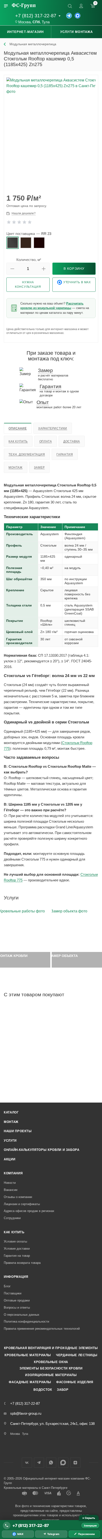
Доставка (71, 441)
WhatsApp (51, 1463)
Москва (24, 22)
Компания (13, 1173)
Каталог (11, 1112)
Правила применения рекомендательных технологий (42, 1328)
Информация (16, 1277)
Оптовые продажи (17, 1300)
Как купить (18, 441)
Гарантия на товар (17, 1255)
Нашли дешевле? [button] (24, 213)
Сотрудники (12, 1218)
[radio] (12, 242)
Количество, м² (28, 260)
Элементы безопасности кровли (50, 1368)
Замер (39, 467)
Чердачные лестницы (76, 1355)
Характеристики (52, 428)
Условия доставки (17, 1248)
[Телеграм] (69, 15)
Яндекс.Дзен (75, 1463)
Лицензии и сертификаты (22, 1204)
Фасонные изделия (74, 1382)
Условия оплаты (15, 1241)
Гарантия (64, 454)
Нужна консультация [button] (28, 284)
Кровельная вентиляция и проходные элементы (51, 1348)
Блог (7, 1286)
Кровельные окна (51, 1362)
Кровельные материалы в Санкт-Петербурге (35, 1488)
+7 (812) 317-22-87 (35, 15)
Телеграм (39, 1463)
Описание (18, 428)
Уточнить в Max (77, 282)
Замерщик (90, 1525)
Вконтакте (27, 1463)
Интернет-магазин (25, 32)
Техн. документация (27, 454)
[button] (12, 268)
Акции (9, 1159)
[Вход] (81, 6)
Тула (46, 22)
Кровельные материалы (28, 1355)
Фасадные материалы (30, 1382)
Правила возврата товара (22, 1263)
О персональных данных (21, 1314)
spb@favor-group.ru (25, 1413)
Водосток (42, 1389)
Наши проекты (18, 1131)
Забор (62, 1389)
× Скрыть (88, 1518)
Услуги (10, 1140)
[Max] (77, 15)
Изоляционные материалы (51, 1375)
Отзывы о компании (18, 1197)
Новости (10, 1183)
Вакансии (10, 1190)
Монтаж (16, 467)
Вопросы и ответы (17, 1307)
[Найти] (69, 6)
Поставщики (12, 1293)
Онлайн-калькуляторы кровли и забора (41, 1150)
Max (63, 1463)
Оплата (45, 441)
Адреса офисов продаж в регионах (29, 1211)
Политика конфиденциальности (26, 1321)
